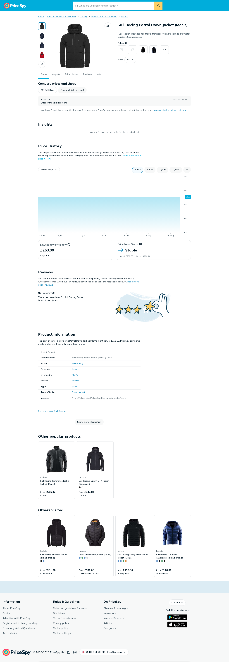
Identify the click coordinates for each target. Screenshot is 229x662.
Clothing (84, 16)
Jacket (75, 386)
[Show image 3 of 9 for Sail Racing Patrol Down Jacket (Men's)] (42, 45)
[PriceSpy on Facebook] (69, 652)
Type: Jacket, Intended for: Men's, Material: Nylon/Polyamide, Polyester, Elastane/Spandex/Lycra (154, 35)
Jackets (124, 16)
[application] (114, 206)
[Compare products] (108, 25)
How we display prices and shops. (170, 110)
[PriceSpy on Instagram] (75, 652)
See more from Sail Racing (52, 411)
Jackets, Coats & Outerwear (104, 16)
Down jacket (78, 392)
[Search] (158, 6)
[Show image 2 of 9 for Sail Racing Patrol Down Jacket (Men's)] (42, 36)
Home (41, 16)
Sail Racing (78, 363)
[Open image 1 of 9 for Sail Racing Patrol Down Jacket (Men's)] (75, 45)
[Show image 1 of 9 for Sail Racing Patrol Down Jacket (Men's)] (42, 26)
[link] (56, 470)
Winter (75, 380)
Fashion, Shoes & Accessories (61, 16)
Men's (75, 374)
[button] (41, 64)
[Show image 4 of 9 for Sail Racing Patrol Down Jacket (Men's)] (42, 55)
